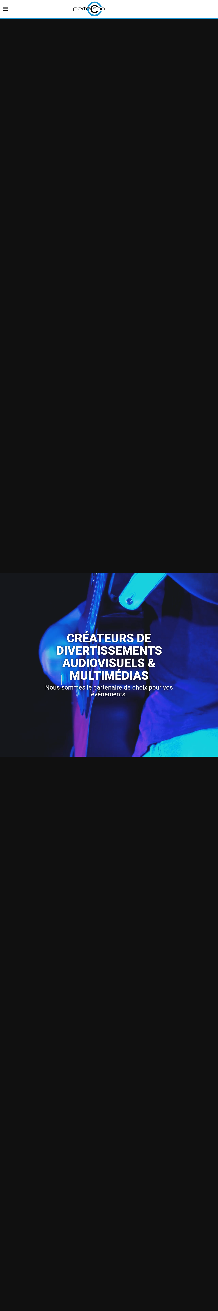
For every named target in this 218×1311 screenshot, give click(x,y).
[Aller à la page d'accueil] (89, 8)
